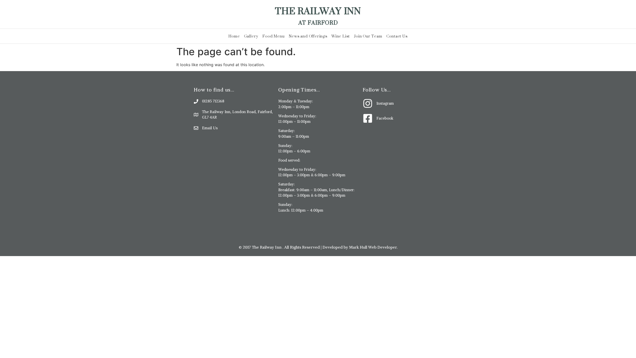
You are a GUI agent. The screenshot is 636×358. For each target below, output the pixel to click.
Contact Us (397, 36)
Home (234, 36)
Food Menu (273, 36)
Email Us (210, 128)
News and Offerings (308, 36)
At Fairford (318, 22)
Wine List (340, 36)
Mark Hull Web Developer (373, 247)
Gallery (251, 36)
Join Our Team (368, 36)
